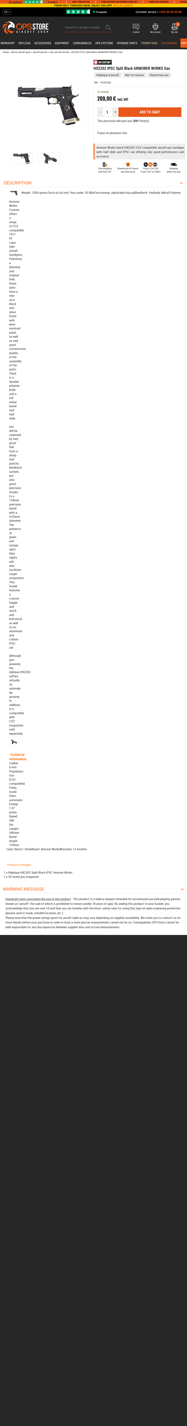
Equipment (62, 43)
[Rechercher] (108, 27)
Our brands (169, 43)
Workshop (8, 43)
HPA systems (104, 43)
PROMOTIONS (149, 43)
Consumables (82, 43)
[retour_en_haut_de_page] (182, 852)
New (183, 43)
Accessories (42, 43)
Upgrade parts (127, 43)
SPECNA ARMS (122, 5)
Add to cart (150, 112)
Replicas (24, 43)
